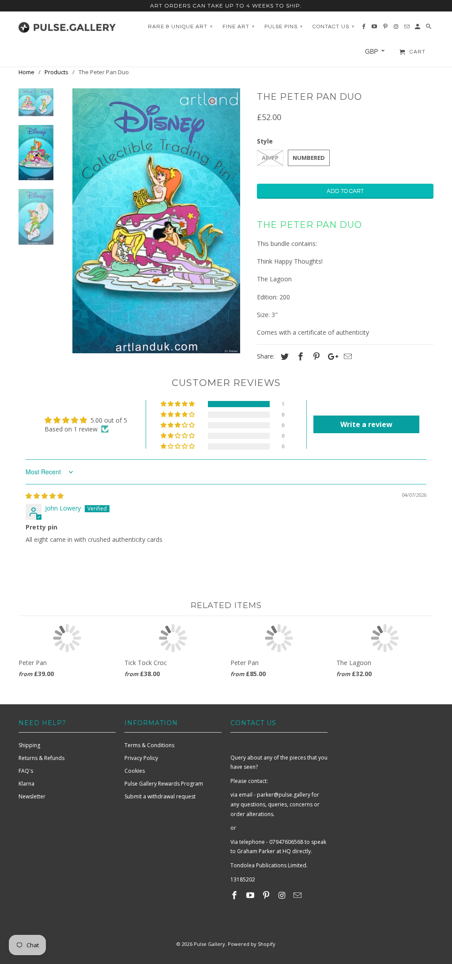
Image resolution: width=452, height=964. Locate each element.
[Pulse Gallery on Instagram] (282, 895)
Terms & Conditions (149, 745)
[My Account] (418, 28)
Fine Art (238, 27)
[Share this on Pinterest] (315, 356)
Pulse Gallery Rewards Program (163, 783)
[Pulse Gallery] (67, 25)
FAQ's (26, 771)
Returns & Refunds (41, 758)
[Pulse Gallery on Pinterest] (267, 895)
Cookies (134, 771)
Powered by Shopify (251, 944)
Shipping (29, 745)
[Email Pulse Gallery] (298, 895)
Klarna (26, 783)
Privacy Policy (141, 758)
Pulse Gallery (209, 944)
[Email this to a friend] (346, 356)
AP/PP (270, 158)
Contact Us (333, 27)
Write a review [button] (366, 424)
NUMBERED (309, 158)
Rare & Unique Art (180, 27)
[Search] (429, 28)
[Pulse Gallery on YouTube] (251, 895)
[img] (45, 495)
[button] (178, 404)
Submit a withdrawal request (160, 796)
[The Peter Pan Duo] (156, 220)
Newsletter (32, 796)
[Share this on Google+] (331, 356)
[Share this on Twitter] (283, 356)
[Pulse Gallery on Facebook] (235, 895)
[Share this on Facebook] (299, 356)
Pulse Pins (283, 27)
